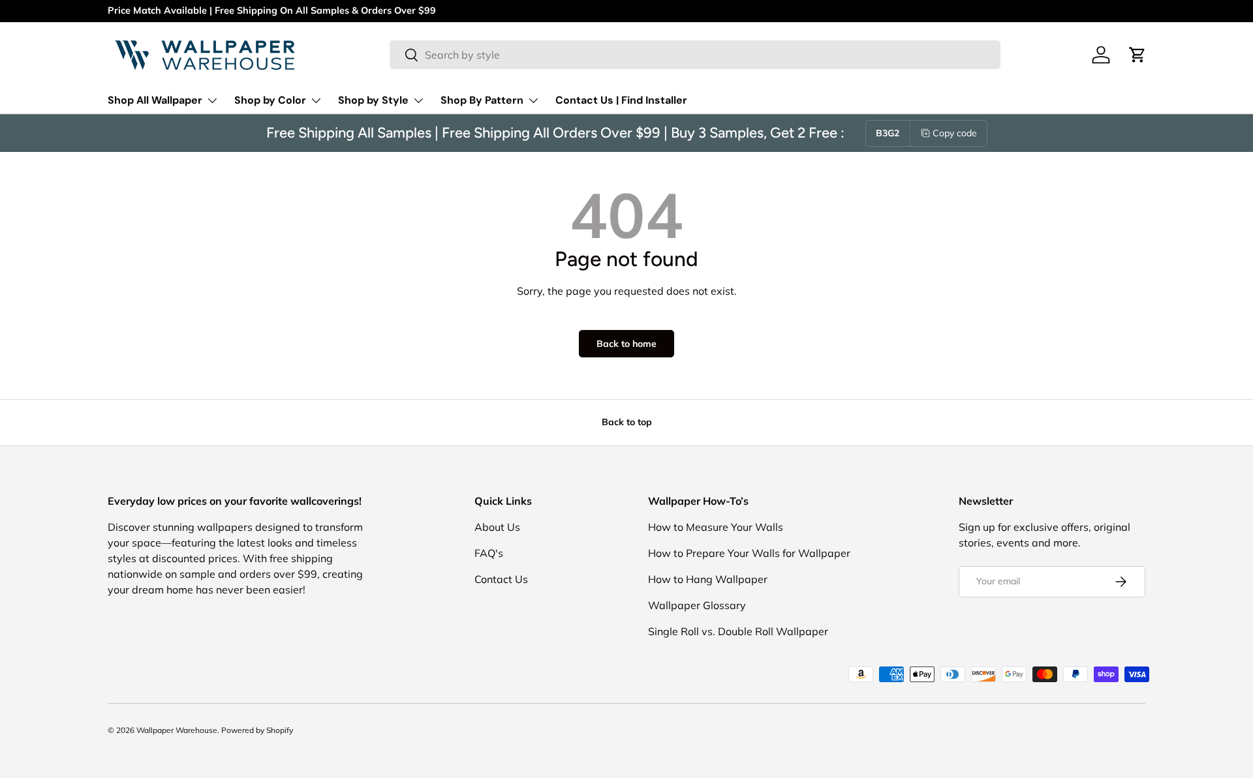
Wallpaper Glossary (697, 605)
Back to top (627, 422)
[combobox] (695, 54)
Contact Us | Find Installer (621, 100)
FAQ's (488, 553)
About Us (497, 526)
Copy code (955, 133)
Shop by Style (373, 100)
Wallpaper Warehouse (176, 730)
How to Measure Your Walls (715, 526)
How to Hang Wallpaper (707, 579)
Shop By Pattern (482, 100)
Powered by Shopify (257, 730)
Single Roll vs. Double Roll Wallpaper (738, 631)
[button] (1137, 54)
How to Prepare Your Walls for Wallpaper (749, 553)
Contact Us (501, 579)
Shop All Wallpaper (155, 100)
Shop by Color (270, 100)
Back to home (626, 344)
